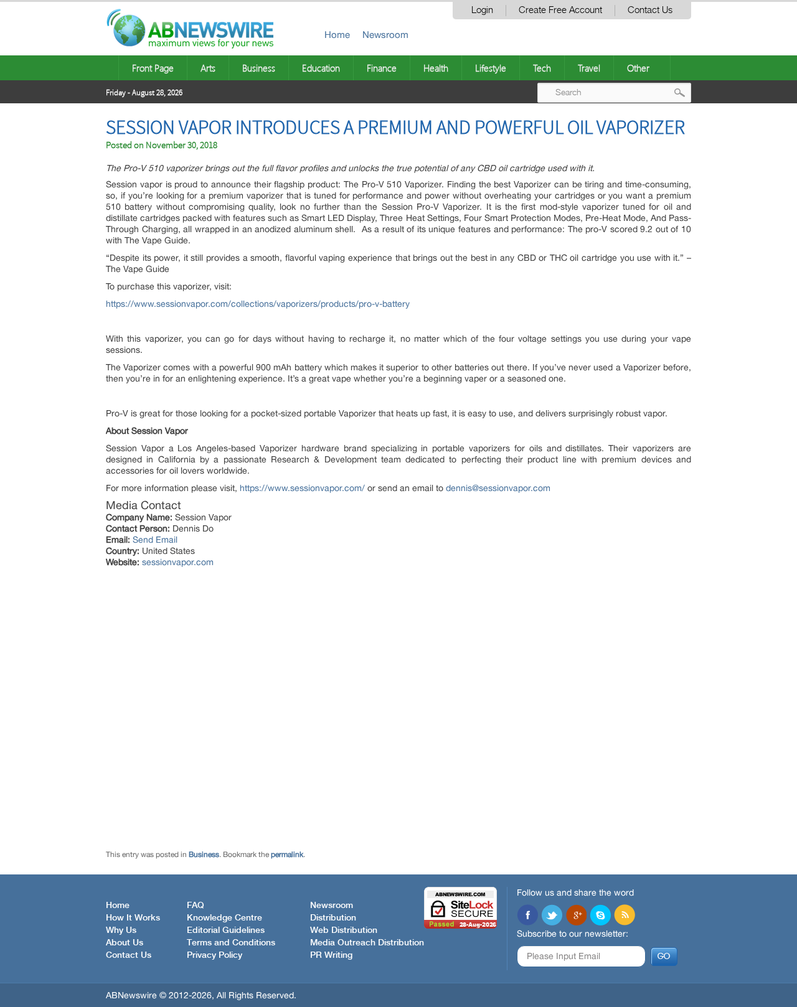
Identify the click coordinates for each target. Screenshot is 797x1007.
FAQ (195, 905)
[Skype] (600, 916)
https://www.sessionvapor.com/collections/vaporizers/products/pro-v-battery (258, 304)
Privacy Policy (214, 955)
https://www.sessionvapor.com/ (302, 488)
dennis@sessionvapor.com (498, 488)
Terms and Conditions (231, 943)
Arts (207, 68)
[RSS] (624, 916)
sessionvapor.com (178, 562)
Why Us (121, 930)
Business (258, 68)
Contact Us (650, 10)
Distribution (333, 918)
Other (638, 68)
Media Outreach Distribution (367, 943)
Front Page (153, 68)
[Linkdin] (576, 916)
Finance (382, 68)
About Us (124, 943)
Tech (542, 68)
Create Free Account (560, 10)
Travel (589, 68)
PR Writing (331, 955)
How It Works (133, 918)
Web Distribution (343, 930)
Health (435, 68)
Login (482, 10)
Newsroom (385, 34)
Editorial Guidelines (226, 930)
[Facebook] (527, 916)
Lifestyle (490, 68)
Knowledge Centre (224, 918)
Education (321, 68)
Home (337, 34)
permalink (287, 854)
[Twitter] (551, 916)
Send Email (155, 540)
